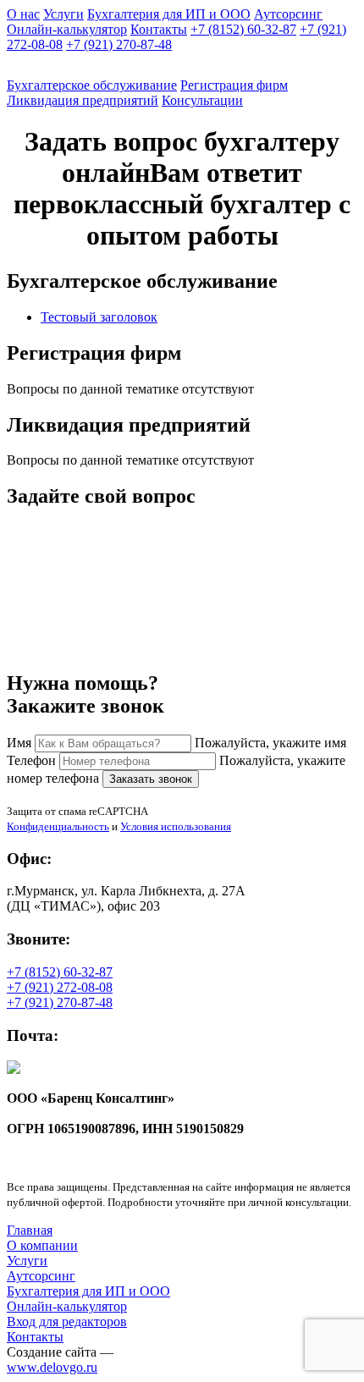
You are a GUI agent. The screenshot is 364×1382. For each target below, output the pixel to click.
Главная (29, 1230)
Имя (19, 742)
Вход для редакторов (67, 1321)
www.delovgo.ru (52, 1367)
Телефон (31, 760)
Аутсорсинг (288, 14)
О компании (42, 1245)
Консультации (202, 100)
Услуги (63, 14)
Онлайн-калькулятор (67, 29)
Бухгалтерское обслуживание (92, 85)
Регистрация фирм (234, 85)
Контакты (158, 29)
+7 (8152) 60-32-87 (243, 29)
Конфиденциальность (58, 826)
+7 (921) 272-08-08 (60, 987)
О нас (23, 14)
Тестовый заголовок (99, 317)
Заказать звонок (150, 779)
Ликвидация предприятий (82, 100)
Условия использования (175, 826)
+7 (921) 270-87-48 (119, 44)
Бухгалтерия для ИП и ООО (169, 14)
